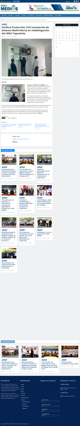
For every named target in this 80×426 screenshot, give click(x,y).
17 (59, 38)
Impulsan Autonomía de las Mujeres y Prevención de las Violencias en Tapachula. (43, 173)
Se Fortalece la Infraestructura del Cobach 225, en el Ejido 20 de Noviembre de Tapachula (26, 236)
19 (66, 38)
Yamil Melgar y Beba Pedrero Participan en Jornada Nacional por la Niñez (44, 202)
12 (66, 35)
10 (59, 35)
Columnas (31, 15)
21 (72, 38)
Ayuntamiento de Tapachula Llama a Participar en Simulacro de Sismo (25, 125)
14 (72, 35)
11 (62, 35)
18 (62, 38)
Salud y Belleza (25, 406)
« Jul (56, 46)
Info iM (4, 15)
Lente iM (38, 15)
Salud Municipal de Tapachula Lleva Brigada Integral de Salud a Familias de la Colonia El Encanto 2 (8, 236)
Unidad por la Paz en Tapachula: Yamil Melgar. (44, 233)
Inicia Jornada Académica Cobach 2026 (69, 363)
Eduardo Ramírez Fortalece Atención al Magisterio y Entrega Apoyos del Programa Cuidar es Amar (29, 365)
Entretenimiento (26, 401)
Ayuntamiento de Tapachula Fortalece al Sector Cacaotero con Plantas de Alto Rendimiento (9, 172)
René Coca (4, 36)
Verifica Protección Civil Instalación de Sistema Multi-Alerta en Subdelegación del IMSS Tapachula (26, 19)
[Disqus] (27, 291)
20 (69, 38)
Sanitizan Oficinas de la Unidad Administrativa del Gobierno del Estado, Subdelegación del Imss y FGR (42, 125)
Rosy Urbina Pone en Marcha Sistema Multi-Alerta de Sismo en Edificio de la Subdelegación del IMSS (9, 125)
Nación (24, 15)
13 (69, 35)
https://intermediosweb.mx (23, 139)
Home (3, 19)
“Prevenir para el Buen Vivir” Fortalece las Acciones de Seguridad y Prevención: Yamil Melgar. (8, 205)
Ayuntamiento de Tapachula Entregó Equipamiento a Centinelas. (8, 265)
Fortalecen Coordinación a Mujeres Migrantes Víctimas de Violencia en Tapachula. (26, 204)
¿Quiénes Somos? (48, 15)
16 (56, 38)
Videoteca (24, 408)
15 (76, 35)
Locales (10, 15)
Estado (17, 15)
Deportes (24, 404)
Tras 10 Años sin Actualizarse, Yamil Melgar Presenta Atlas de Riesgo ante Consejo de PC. (26, 172)
